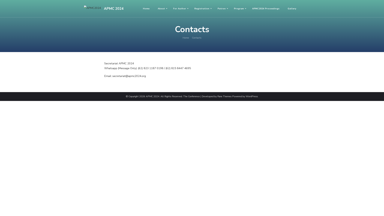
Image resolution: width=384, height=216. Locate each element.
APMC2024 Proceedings (265, 8)
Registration (201, 8)
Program (239, 8)
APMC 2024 (114, 8)
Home (146, 8)
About (161, 8)
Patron (222, 8)
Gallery (292, 8)
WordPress (252, 96)
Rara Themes (224, 96)
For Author (179, 8)
